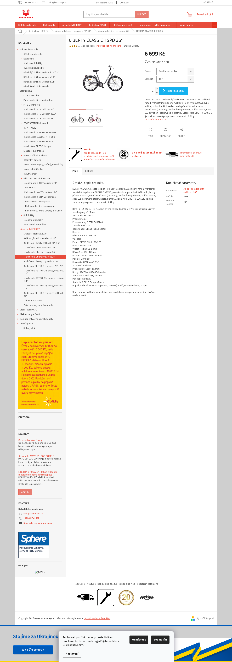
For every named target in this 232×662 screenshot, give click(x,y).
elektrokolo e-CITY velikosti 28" (40, 183)
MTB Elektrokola (32, 105)
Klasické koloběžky (34, 68)
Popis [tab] (75, 171)
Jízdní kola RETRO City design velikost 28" (43, 294)
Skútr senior (30, 174)
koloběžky (29, 59)
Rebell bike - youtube (85, 584)
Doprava (124, 2)
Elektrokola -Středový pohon (38, 100)
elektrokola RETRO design (37, 146)
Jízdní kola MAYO (28, 309)
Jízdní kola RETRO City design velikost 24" (44, 279)
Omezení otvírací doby (30, 440)
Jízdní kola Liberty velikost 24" (39, 252)
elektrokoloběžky (33, 220)
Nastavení (72, 654)
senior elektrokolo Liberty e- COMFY (43, 210)
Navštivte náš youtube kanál (38, 523)
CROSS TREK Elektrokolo (36, 123)
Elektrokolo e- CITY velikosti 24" (40, 192)
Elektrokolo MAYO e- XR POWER (40, 132)
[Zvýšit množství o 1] (157, 89)
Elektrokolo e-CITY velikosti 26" (40, 197)
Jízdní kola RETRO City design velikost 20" (44, 272)
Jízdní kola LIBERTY (30, 229)
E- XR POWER (30, 128)
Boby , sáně (30, 328)
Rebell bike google (107, 584)
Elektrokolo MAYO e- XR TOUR (39, 137)
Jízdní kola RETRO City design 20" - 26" (43, 266)
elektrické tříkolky (33, 169)
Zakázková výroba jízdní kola (38, 305)
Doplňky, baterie (32, 160)
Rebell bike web (127, 584)
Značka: (131, 46)
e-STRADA (30, 187)
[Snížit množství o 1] (157, 93)
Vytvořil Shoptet (205, 618)
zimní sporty (26, 323)
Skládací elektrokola (34, 151)
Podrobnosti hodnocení (109, 46)
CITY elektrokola (32, 95)
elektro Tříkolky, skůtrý (36, 155)
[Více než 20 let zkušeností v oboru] (126, 597)
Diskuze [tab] (89, 171)
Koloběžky (29, 215)
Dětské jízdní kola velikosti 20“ (39, 77)
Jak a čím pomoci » (33, 650)
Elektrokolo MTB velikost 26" (39, 109)
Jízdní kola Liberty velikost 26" (39, 257)
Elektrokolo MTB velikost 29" (39, 118)
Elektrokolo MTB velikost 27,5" (40, 114)
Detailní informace (154, 119)
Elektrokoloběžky (33, 63)
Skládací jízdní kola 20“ (35, 234)
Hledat (141, 14)
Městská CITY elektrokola (37, 178)
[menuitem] (27, 25)
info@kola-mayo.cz (33, 513)
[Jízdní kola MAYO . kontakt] (146, 597)
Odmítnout (139, 640)
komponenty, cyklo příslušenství (37, 319)
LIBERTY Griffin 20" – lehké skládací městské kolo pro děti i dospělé (37, 473)
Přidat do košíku (175, 90)
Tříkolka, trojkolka (33, 300)
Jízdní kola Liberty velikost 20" (39, 247)
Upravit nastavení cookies (97, 618)
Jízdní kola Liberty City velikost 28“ (41, 261)
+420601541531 (31, 518)
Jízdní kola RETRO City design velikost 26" (44, 287)
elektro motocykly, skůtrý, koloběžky (43, 164)
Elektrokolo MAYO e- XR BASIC (39, 141)
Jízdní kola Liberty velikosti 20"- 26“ (42, 243)
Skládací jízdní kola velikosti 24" (40, 238)
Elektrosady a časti (30, 314)
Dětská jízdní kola (29, 49)
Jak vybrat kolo (104, 2)
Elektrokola (26, 91)
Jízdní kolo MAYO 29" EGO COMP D (36, 456)
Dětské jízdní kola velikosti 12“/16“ (41, 72)
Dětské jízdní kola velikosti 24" (39, 82)
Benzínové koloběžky (35, 224)
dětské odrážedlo (33, 54)
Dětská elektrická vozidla (36, 86)
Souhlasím (160, 640)
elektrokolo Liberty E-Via (37, 201)
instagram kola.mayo (147, 584)
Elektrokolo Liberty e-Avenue (40, 206)
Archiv (25, 492)
